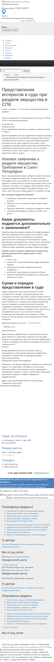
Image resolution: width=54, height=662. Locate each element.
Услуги (7, 42)
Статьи (8, 50)
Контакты (9, 47)
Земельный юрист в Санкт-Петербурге (23, 516)
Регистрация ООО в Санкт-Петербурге (23, 513)
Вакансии (9, 55)
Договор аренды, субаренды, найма (22, 518)
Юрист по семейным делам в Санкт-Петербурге (27, 534)
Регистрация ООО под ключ (18, 532)
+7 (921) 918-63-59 (27, 20)
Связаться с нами (10, 30)
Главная (8, 40)
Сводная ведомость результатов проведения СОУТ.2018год (26, 647)
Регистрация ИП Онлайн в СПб (20, 521)
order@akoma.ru (41, 472)
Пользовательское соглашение (22, 544)
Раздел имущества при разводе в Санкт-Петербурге (28, 524)
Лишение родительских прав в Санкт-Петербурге (27, 529)
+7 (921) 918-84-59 (9, 627)
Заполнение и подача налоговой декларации (25, 511)
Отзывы (8, 57)
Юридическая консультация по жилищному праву (27, 527)
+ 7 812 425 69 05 (33, 323)
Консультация (10, 45)
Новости (8, 52)
